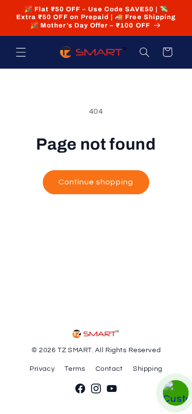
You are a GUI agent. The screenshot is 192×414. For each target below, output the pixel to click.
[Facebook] (80, 388)
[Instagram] (96, 388)
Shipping (147, 368)
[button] (20, 52)
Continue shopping (96, 182)
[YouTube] (112, 388)
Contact (109, 368)
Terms (74, 368)
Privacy (42, 368)
